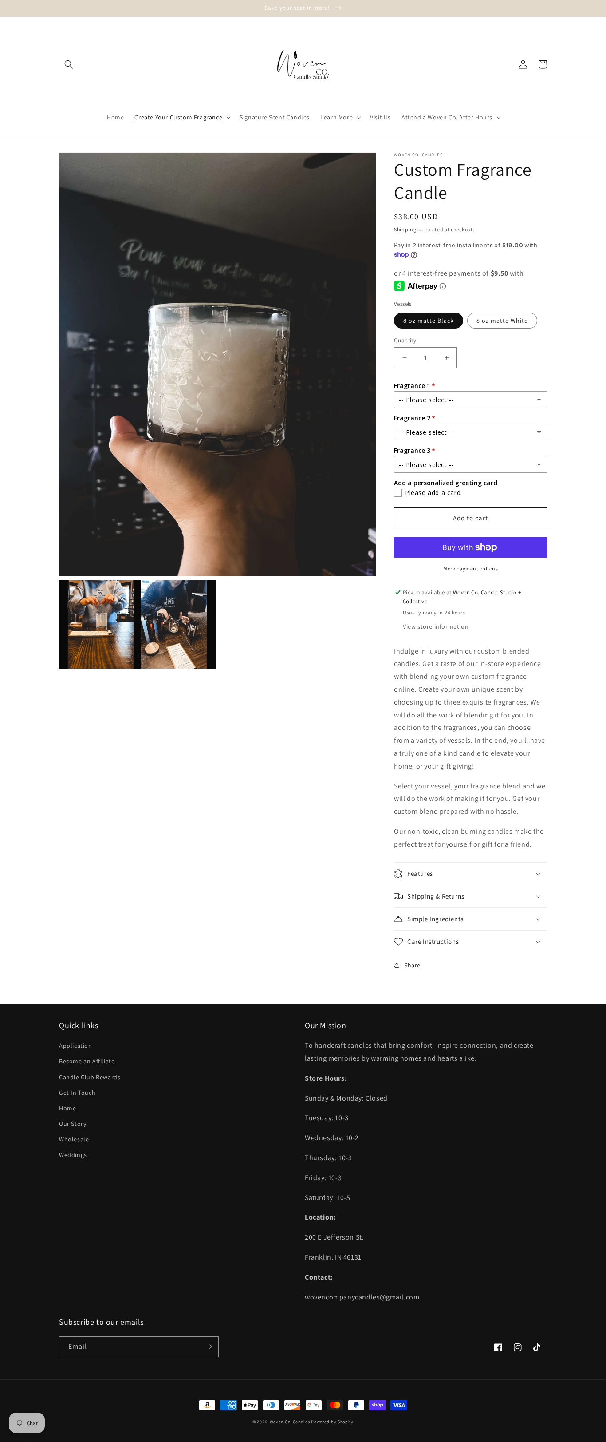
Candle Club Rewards (89, 1077)
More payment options (470, 568)
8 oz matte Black (428, 321)
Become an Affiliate (86, 1061)
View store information (435, 626)
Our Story (72, 1124)
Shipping (405, 229)
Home (67, 1108)
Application (75, 1046)
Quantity (405, 340)
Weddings (73, 1155)
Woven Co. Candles (290, 1422)
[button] (69, 64)
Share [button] (412, 965)
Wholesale (74, 1139)
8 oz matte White (502, 321)
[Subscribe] (208, 1346)
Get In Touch (77, 1093)
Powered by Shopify (332, 1422)
